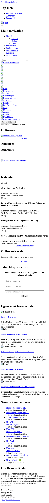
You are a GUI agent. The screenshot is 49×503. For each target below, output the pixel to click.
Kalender (10, 53)
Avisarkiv (24, 138)
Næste (12, 122)
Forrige (4, 122)
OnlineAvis (11, 46)
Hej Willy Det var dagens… (13, 423)
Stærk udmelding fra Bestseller (12, 369)
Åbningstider (11, 55)
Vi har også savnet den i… (17, 417)
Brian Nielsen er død (8, 317)
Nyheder (9, 36)
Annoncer (10, 16)
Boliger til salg (12, 48)
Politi (13, 43)
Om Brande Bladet (14, 13)
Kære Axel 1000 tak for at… (13, 449)
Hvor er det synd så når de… (18, 455)
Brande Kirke (12, 18)
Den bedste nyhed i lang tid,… (18, 436)
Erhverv (14, 38)
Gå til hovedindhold (9, 2)
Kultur (14, 41)
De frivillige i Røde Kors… (17, 412)
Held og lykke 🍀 (13, 460)
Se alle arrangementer (24, 246)
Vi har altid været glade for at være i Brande (17, 352)
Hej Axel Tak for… (10, 442)
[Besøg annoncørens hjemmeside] (24, 62)
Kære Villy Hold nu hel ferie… (14, 430)
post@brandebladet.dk (10, 500)
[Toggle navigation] (2, 25)
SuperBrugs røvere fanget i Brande (14, 334)
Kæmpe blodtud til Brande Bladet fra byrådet (17, 387)
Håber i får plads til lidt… (16, 408)
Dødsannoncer (12, 50)
